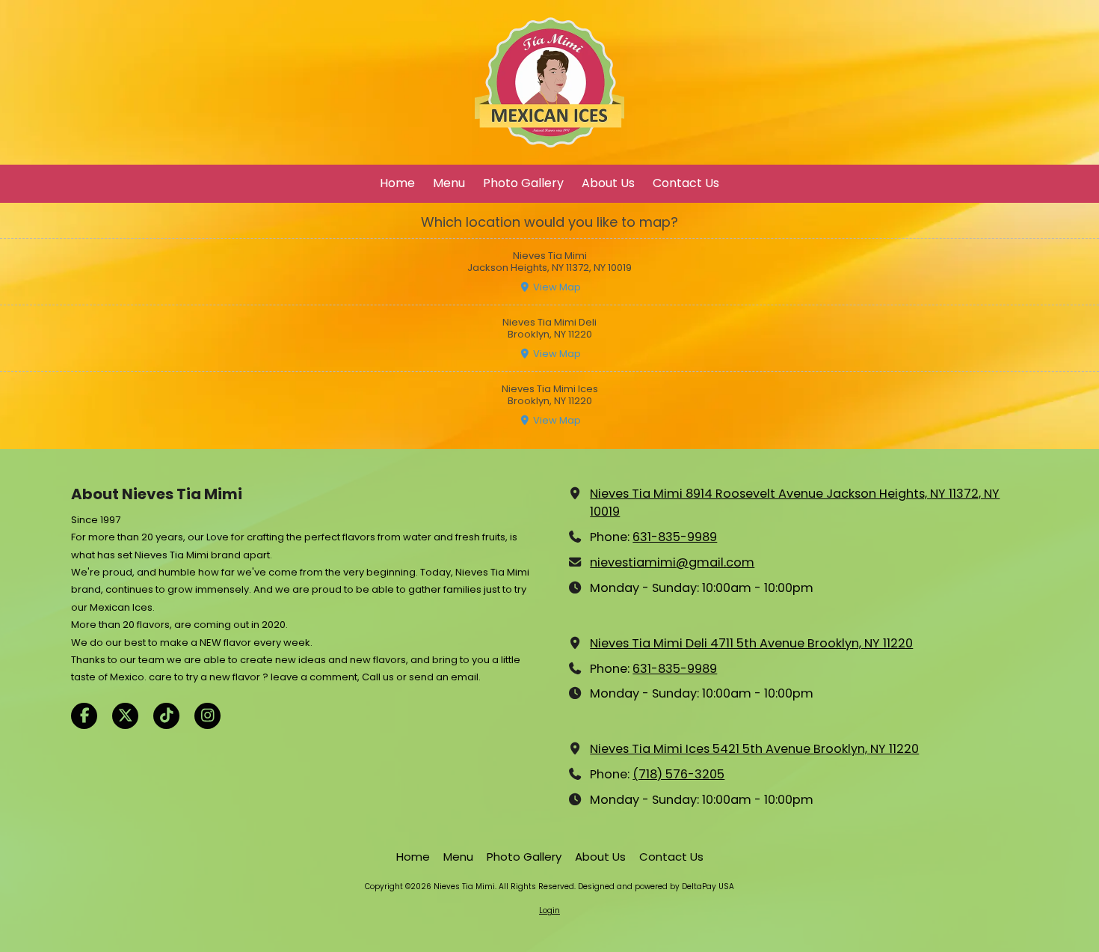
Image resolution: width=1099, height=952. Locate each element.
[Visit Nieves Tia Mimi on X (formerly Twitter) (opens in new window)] (125, 716)
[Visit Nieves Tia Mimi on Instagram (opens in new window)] (207, 716)
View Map (555, 287)
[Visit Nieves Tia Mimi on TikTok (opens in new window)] (166, 716)
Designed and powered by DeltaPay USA (656, 886)
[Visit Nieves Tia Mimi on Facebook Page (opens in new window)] (84, 716)
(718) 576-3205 (678, 774)
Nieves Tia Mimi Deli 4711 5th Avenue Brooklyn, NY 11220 (751, 643)
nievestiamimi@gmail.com (672, 562)
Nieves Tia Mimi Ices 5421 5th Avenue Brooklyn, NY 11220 (754, 748)
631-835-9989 (674, 537)
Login (549, 910)
